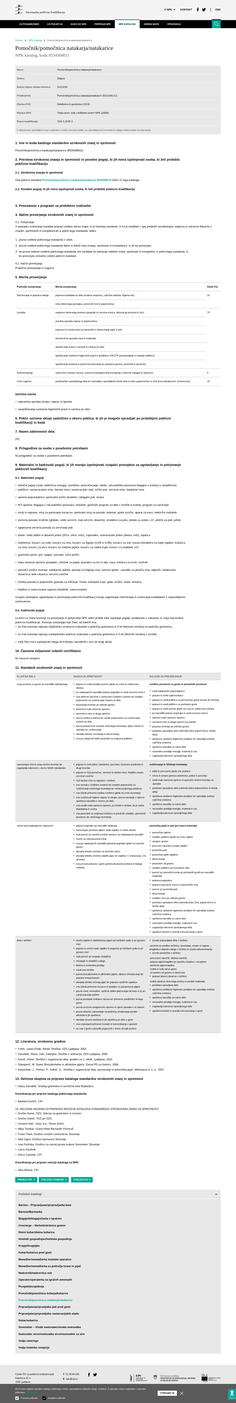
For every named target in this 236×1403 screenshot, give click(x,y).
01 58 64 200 (72, 1374)
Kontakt (186, 9)
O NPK (168, 9)
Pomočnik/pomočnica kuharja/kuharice (43, 1293)
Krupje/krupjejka (28, 1245)
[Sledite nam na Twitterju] (204, 9)
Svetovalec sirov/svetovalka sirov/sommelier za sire (51, 1334)
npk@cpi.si (72, 1378)
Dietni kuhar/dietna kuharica (36, 1232)
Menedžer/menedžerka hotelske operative (44, 1259)
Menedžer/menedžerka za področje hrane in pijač (49, 1266)
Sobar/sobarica (28, 1320)
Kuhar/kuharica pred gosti (35, 1252)
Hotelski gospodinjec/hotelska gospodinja (45, 1239)
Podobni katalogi (30, 1194)
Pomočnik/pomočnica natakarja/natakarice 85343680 (75, 180)
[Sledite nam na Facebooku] (198, 9)
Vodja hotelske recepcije (33, 1347)
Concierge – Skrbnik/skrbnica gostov (42, 1225)
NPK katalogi (35, 40)
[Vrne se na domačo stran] (40, 9)
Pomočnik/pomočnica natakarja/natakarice (45, 1300)
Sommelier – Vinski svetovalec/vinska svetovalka (49, 1327)
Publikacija (81, 1179)
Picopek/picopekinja (31, 1286)
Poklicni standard (52, 1179)
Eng (218, 9)
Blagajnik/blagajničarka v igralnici (40, 1218)
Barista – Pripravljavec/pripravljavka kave (44, 1205)
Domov (19, 40)
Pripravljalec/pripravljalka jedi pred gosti (44, 1306)
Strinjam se (167, 1393)
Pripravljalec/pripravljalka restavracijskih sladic (48, 1313)
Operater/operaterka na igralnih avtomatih (45, 1279)
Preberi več (31, 1392)
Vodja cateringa (28, 1340)
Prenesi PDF (25, 1179)
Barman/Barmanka (30, 1211)
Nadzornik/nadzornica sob (35, 1272)
